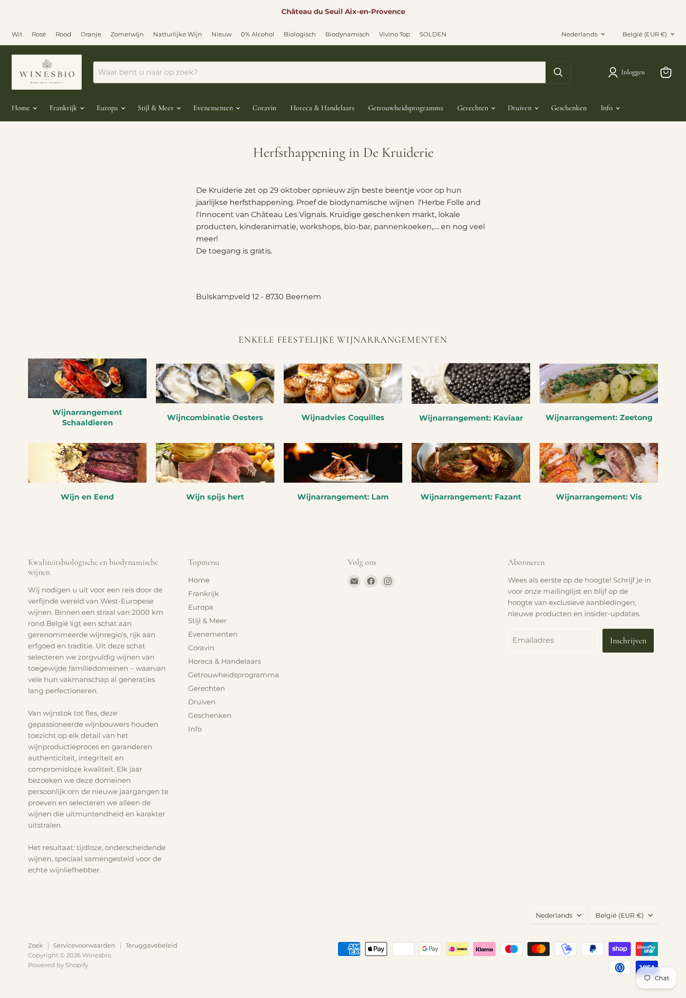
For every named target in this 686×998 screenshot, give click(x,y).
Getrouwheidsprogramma (405, 107)
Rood (63, 34)
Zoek (35, 945)
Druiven (520, 107)
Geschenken (569, 107)
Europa (108, 107)
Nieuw (221, 34)
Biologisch (300, 34)
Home (22, 107)
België (645, 34)
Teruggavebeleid (151, 945)
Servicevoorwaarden (84, 945)
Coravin (264, 107)
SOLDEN (433, 34)
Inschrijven (628, 640)
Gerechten (473, 107)
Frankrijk (64, 107)
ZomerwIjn (127, 34)
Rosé (39, 34)
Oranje (91, 34)
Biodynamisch (347, 34)
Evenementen (214, 107)
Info (608, 107)
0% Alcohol (257, 34)
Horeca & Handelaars (322, 107)
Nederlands (579, 34)
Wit (17, 34)
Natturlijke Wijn (177, 34)
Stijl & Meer (156, 107)
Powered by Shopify (58, 965)
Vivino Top (394, 34)
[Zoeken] (558, 72)
